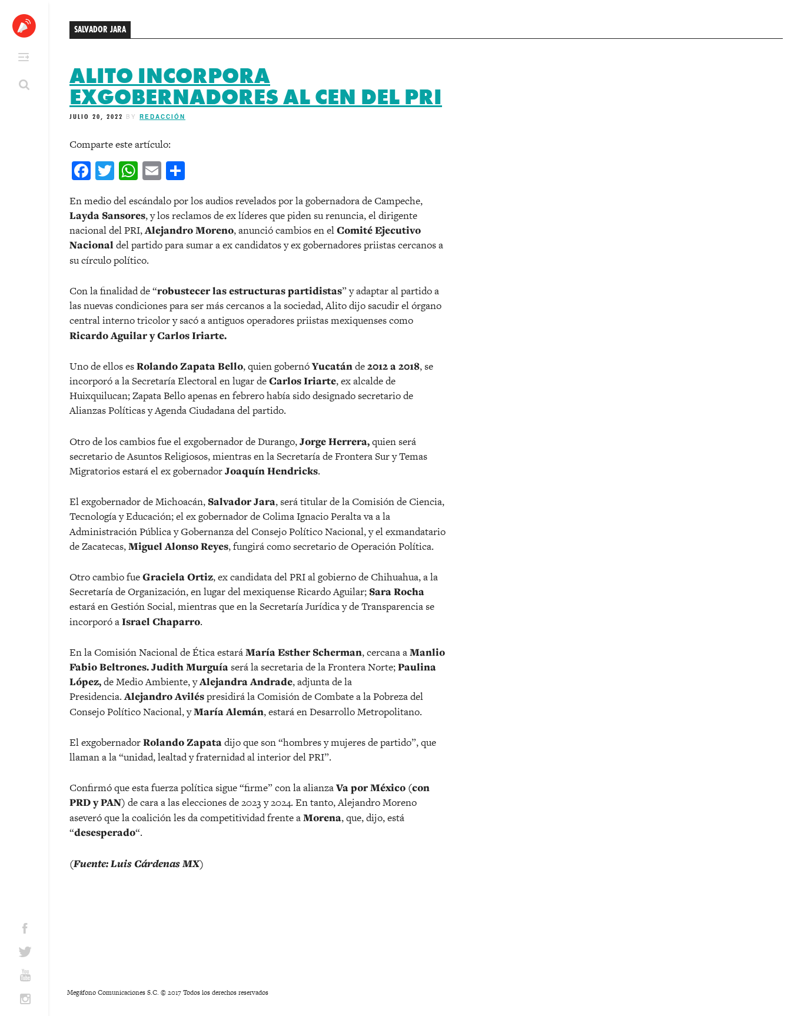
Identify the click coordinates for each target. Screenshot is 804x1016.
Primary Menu (23, 57)
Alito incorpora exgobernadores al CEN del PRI (255, 86)
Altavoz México (24, 26)
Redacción (162, 116)
